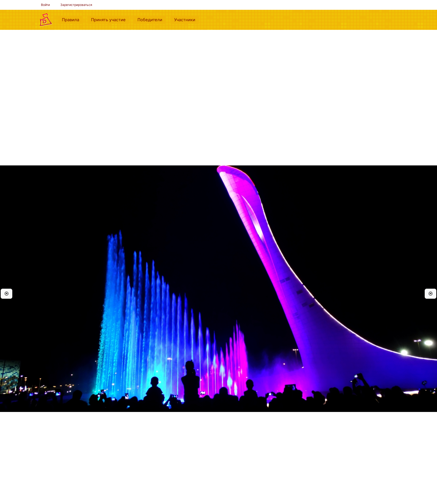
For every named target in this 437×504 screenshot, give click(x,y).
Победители (151, 19)
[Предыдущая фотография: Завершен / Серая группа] (6, 294)
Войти (45, 5)
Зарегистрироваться (76, 5)
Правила (72, 19)
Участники (186, 19)
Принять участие (110, 19)
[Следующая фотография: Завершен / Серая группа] (430, 294)
